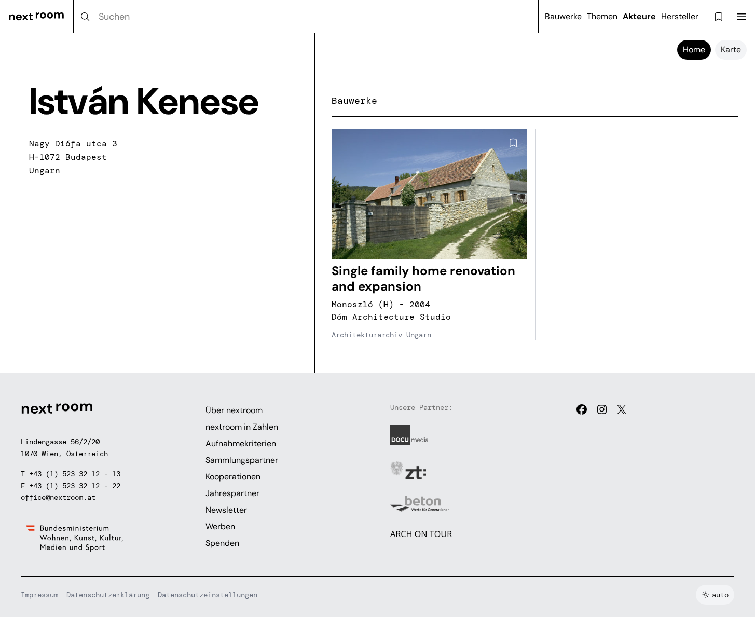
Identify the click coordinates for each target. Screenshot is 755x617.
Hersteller (679, 16)
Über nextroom (234, 410)
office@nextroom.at (58, 497)
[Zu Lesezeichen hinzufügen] (513, 142)
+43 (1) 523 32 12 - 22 (74, 485)
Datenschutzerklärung (107, 594)
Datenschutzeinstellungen (207, 594)
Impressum (39, 594)
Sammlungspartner (241, 460)
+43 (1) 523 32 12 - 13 (74, 473)
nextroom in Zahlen (241, 426)
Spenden (222, 543)
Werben (220, 526)
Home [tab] (694, 49)
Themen (602, 16)
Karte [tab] (731, 49)
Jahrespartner (232, 493)
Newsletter (226, 509)
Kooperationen (232, 476)
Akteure (639, 16)
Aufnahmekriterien (240, 443)
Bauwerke (563, 16)
